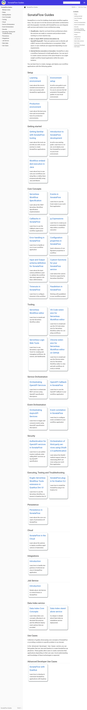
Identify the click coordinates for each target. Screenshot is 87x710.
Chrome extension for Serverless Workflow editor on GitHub (57, 346)
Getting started (78, 16)
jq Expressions (56, 218)
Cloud (4, 22)
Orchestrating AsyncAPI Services (36, 413)
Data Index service (79, 41)
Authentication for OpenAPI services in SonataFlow (38, 444)
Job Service (77, 39)
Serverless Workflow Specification (35, 197)
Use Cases (77, 43)
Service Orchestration (79, 22)
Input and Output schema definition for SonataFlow (38, 263)
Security (76, 27)
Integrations (77, 36)
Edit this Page (82, 7)
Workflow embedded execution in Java (38, 164)
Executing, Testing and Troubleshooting (79, 29)
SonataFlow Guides (16, 3)
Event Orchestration (79, 24)
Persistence (77, 32)
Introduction (35, 561)
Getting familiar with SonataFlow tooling (37, 134)
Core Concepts (78, 18)
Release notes (6, 10)
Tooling (76, 20)
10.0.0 (73, 7)
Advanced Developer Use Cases (79, 46)
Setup (75, 14)
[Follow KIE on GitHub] (84, 3)
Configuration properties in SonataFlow (56, 240)
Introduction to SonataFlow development (57, 134)
